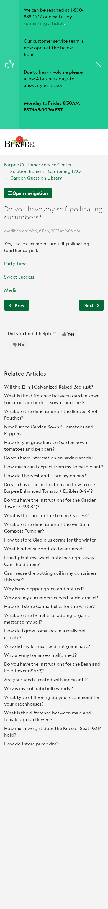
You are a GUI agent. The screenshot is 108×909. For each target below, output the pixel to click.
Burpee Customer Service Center (38, 164)
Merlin (11, 290)
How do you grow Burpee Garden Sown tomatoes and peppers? (45, 445)
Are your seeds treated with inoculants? (46, 679)
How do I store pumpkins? (31, 744)
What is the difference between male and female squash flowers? (47, 716)
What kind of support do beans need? (44, 548)
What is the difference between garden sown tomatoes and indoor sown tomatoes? (52, 399)
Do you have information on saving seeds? (48, 458)
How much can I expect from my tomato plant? (53, 466)
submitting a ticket (44, 23)
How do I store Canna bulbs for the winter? (49, 606)
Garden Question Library (36, 178)
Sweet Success (19, 277)
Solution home (25, 171)
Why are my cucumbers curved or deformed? (51, 597)
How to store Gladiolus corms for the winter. (50, 540)
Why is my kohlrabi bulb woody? (38, 688)
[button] (97, 139)
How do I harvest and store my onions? (45, 475)
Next (88, 305)
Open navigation (30, 193)
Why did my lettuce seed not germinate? (47, 646)
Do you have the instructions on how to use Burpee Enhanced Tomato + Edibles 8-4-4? (49, 487)
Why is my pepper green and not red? (44, 588)
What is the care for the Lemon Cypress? (46, 515)
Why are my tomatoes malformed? (40, 655)
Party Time (15, 263)
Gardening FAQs (65, 171)
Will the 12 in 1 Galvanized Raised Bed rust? (48, 387)
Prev (19, 305)
